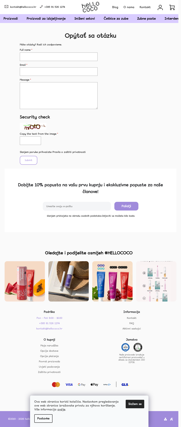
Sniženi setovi (84, 18)
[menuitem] (115, 7)
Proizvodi (11, 18)
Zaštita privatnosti (49, 372)
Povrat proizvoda (49, 361)
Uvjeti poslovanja (49, 366)
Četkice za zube (116, 18)
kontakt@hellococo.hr (23, 6)
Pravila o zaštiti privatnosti (69, 152)
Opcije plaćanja (49, 356)
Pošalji (126, 206)
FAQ (131, 323)
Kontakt (131, 318)
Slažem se (135, 404)
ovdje (61, 409)
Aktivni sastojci (131, 328)
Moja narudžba (49, 345)
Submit (28, 160)
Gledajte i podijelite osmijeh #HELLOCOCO (89, 253)
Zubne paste (146, 18)
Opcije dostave (49, 350)
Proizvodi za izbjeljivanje (46, 18)
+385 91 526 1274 (54, 6)
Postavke (43, 418)
